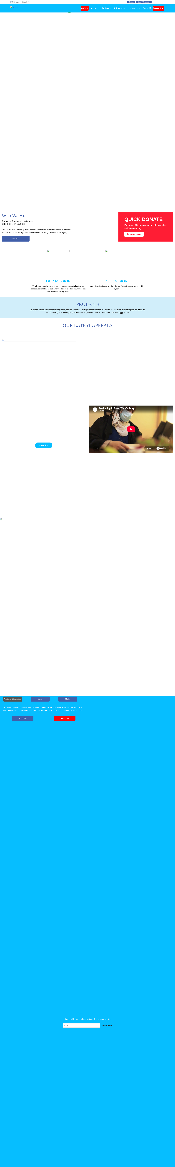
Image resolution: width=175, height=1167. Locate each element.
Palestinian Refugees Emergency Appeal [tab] (13, 699)
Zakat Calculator (144, 2)
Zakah (131, 2)
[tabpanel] (43, 714)
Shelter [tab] (67, 699)
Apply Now (43, 445)
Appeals (93, 8)
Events (145, 8)
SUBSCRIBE (106, 1025)
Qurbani (84, 8)
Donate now (134, 234)
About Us (134, 8)
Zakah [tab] (40, 699)
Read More (15, 239)
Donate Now (158, 8)
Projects (105, 8)
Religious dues (119, 8)
